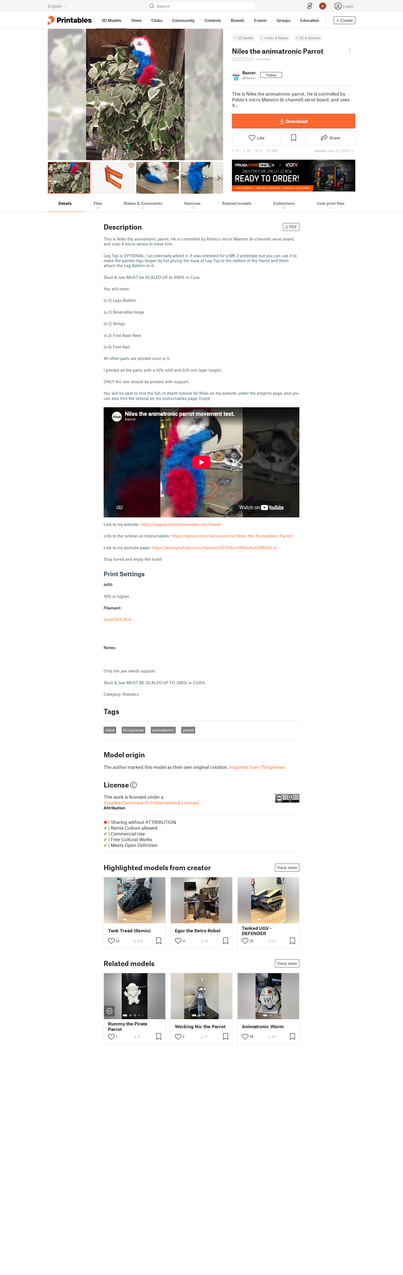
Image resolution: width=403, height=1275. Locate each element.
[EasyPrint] (310, 6)
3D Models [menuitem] (111, 20)
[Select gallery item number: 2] (130, 919)
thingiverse (133, 729)
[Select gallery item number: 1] (125, 919)
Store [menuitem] (136, 20)
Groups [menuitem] (283, 20)
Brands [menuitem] (237, 20)
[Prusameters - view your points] (322, 6)
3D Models (245, 38)
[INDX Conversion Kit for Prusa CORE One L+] (293, 175)
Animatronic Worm (263, 1026)
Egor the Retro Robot (197, 930)
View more (287, 867)
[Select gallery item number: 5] (143, 919)
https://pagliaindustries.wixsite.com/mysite (181, 524)
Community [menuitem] (183, 20)
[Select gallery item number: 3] (135, 919)
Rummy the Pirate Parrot (127, 1026)
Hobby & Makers (276, 38)
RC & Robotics (310, 38)
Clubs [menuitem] (156, 20)
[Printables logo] (70, 20)
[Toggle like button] (111, 941)
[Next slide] (218, 178)
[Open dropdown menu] (349, 50)
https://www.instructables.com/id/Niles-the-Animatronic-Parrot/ (232, 535)
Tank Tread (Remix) (129, 930)
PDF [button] (293, 226)
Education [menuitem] (309, 20)
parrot (188, 729)
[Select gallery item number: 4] (139, 919)
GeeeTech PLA (118, 619)
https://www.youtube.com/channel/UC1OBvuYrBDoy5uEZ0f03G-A (214, 547)
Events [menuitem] (260, 20)
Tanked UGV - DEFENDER (257, 931)
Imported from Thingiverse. (257, 767)
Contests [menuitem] (213, 20)
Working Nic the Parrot (200, 1026)
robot (110, 729)
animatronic (163, 729)
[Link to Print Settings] (149, 574)
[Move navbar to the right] (325, 20)
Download (297, 121)
